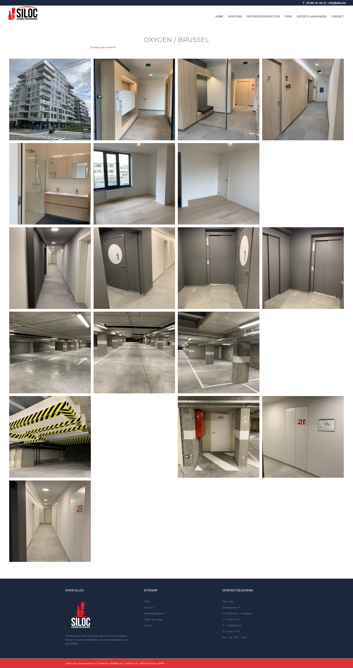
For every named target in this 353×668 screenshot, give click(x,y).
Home (147, 601)
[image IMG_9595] (304, 185)
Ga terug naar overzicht (102, 47)
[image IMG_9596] (51, 269)
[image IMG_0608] (51, 354)
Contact (148, 625)
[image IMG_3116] (220, 185)
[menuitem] (219, 16)
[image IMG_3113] (220, 101)
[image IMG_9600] (304, 438)
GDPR (161, 663)
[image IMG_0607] (220, 354)
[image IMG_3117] (51, 185)
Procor (153, 663)
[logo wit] (22, 16)
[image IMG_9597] (136, 269)
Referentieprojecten (154, 613)
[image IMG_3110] (51, 101)
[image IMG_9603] (51, 522)
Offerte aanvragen (153, 619)
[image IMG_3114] (304, 101)
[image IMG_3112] (136, 101)
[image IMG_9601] (220, 269)
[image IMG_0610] (136, 438)
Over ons (149, 607)
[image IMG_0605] (304, 354)
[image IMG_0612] (220, 438)
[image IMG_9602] (304, 269)
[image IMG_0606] (51, 438)
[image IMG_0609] (136, 354)
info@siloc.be (337, 3)
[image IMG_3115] (136, 185)
